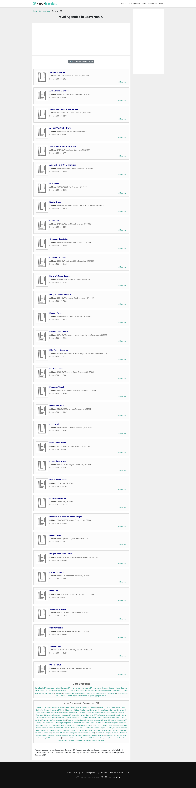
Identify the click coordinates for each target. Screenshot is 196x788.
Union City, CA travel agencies (50, 691)
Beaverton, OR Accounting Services (73, 715)
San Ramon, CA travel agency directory (95, 688)
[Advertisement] (81, 38)
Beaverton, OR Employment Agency (106, 723)
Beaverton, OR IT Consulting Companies (94, 738)
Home (123, 4)
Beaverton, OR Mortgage (69, 713)
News (144, 4)
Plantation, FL (91, 691)
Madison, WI (85, 696)
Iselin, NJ (89, 693)
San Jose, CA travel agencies (71, 688)
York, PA (69, 696)
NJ (94, 693)
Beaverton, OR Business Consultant (112, 713)
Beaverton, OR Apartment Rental (48, 707)
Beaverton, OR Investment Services (54, 725)
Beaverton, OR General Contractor (105, 720)
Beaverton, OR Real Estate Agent (83, 723)
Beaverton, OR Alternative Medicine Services (56, 718)
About (161, 4)
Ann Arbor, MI (49, 693)
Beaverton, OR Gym (87, 733)
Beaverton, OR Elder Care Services (77, 710)
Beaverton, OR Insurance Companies (48, 715)
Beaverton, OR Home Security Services (103, 710)
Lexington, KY (118, 691)
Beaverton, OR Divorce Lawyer (51, 730)
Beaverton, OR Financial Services (73, 730)
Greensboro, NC (68, 693)
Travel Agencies (134, 4)
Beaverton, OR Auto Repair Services (54, 720)
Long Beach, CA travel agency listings (47, 688)
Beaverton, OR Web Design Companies (80, 720)
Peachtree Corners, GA (104, 691)
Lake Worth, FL (81, 691)
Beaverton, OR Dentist (58, 710)
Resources (104, 773)
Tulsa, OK (62, 696)
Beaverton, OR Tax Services (95, 715)
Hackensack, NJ (80, 693)
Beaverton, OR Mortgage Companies (58, 723)
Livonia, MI (58, 693)
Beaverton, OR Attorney (107, 707)
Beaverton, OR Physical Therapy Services (105, 725)
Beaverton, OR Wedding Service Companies (90, 740)
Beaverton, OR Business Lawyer (94, 728)
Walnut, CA (64, 691)
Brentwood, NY (101, 693)
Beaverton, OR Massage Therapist (49, 738)
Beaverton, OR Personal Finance (89, 713)
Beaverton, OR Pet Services (71, 738)
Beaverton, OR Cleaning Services (70, 707)
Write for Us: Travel (116, 773)
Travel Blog (152, 4)
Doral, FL (72, 691)
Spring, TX (76, 696)
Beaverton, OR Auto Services (50, 713)
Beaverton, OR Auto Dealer (98, 718)
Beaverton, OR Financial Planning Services (66, 733)
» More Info (122, 82)
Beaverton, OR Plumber (90, 707)
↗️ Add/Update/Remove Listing (81, 61)
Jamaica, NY (112, 693)
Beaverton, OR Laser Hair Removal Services (68, 728)
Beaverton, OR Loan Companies (116, 735)
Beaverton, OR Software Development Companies (102, 730)
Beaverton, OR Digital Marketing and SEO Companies (65, 735)
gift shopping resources (98, 696)
